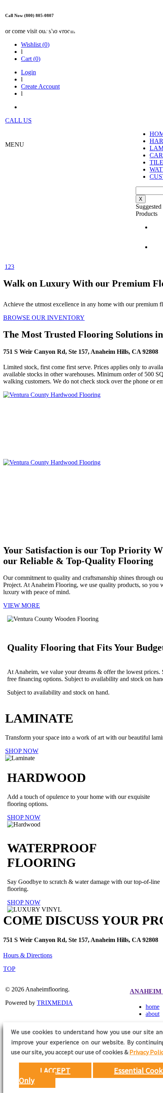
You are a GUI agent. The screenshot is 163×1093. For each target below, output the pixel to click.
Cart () (30, 58)
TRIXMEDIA (55, 1002)
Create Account (40, 86)
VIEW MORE (21, 605)
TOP (9, 968)
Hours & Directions (27, 955)
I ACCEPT (55, 1070)
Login (28, 72)
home (152, 1006)
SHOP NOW (21, 751)
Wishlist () (35, 44)
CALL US (18, 120)
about (152, 1013)
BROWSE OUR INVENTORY (44, 317)
